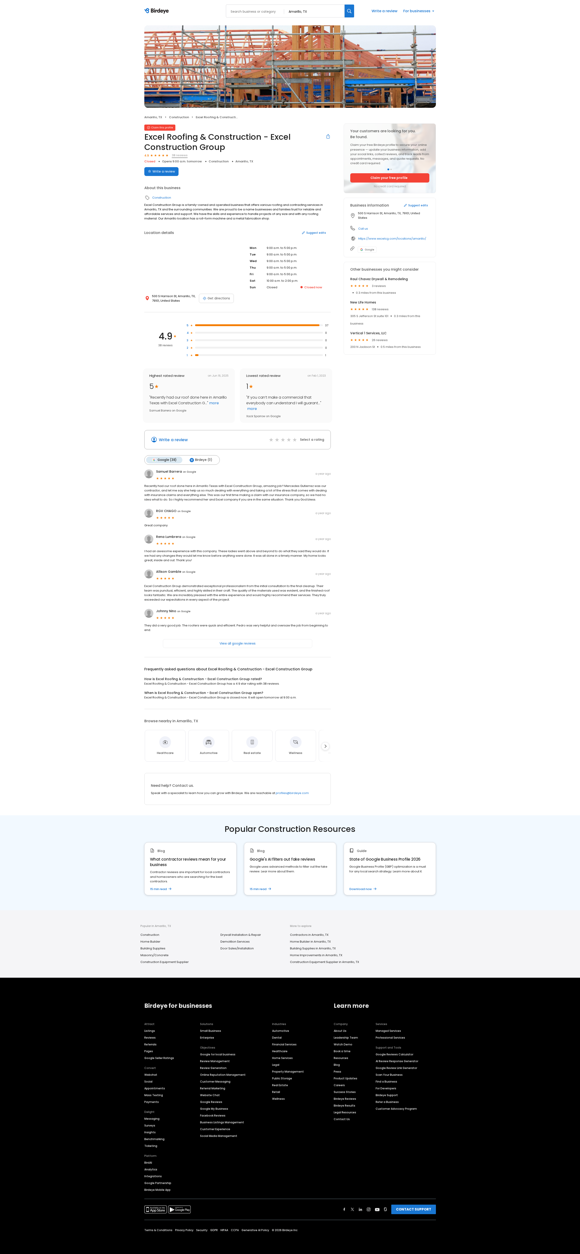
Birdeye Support (387, 1095)
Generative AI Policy (255, 1230)
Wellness (278, 1099)
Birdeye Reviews (345, 1099)
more (213, 403)
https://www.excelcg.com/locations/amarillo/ (392, 238)
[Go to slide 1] (388, 169)
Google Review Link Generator (396, 1068)
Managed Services (388, 1031)
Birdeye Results (344, 1105)
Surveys (149, 1125)
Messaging (152, 1119)
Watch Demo (343, 1044)
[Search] (349, 11)
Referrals (150, 1044)
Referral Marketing (212, 1088)
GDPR (214, 1230)
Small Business (210, 1031)
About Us (340, 1031)
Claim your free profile (389, 178)
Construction (179, 117)
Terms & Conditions (158, 1230)
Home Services (282, 1058)
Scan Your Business (389, 1075)
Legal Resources (345, 1112)
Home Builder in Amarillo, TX (310, 941)
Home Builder (150, 941)
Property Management (288, 1071)
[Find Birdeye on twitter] (352, 1209)
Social (148, 1081)
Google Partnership (157, 1183)
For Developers (386, 1088)
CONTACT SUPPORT (413, 1209)
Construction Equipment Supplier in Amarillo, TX (324, 962)
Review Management (215, 1061)
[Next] (325, 746)
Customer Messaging (215, 1081)
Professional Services (390, 1038)
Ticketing (150, 1146)
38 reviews (180, 155)
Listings (149, 1031)
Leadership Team (346, 1038)
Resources (341, 1058)
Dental (277, 1038)
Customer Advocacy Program (396, 1109)
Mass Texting (153, 1095)
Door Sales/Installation (237, 948)
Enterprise (207, 1038)
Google (369, 249)
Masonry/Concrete (154, 955)
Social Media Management (218, 1136)
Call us (363, 228)
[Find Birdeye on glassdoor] (385, 1209)
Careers (339, 1085)
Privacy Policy (184, 1230)
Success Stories (345, 1092)
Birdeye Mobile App (157, 1190)
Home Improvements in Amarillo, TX (316, 955)
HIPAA (224, 1230)
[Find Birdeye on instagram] (368, 1209)
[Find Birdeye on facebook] (344, 1209)
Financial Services (284, 1044)
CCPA (235, 1230)
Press (337, 1071)
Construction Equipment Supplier (164, 962)
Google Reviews (211, 1102)
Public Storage (282, 1078)
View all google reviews (238, 643)
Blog (337, 1065)
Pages (148, 1051)
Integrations (153, 1176)
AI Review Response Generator (397, 1061)
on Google (189, 472)
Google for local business (217, 1054)
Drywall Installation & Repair (240, 935)
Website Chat (210, 1095)
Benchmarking (154, 1139)
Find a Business (386, 1081)
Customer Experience (215, 1129)
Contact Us (342, 1119)
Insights (150, 1132)
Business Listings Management (222, 1122)
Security (202, 1230)
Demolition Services (235, 941)
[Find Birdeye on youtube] (377, 1209)
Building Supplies (152, 948)
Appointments (154, 1088)
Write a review (384, 11)
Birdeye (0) (203, 460)
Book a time (342, 1051)
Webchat (150, 1075)
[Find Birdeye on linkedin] (360, 1209)
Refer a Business (387, 1102)
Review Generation (213, 1068)
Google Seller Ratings (159, 1058)
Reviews (150, 1038)
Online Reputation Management (223, 1075)
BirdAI (148, 1163)
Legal (275, 1065)
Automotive (280, 1031)
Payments (151, 1102)
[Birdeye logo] (157, 11)
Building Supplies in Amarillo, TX (313, 948)
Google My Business (214, 1109)
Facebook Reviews (212, 1115)
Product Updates (345, 1078)
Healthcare (280, 1051)
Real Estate (280, 1085)
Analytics (150, 1169)
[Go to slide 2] (391, 169)
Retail (276, 1092)
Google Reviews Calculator (394, 1054)
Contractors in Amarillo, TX (309, 935)
